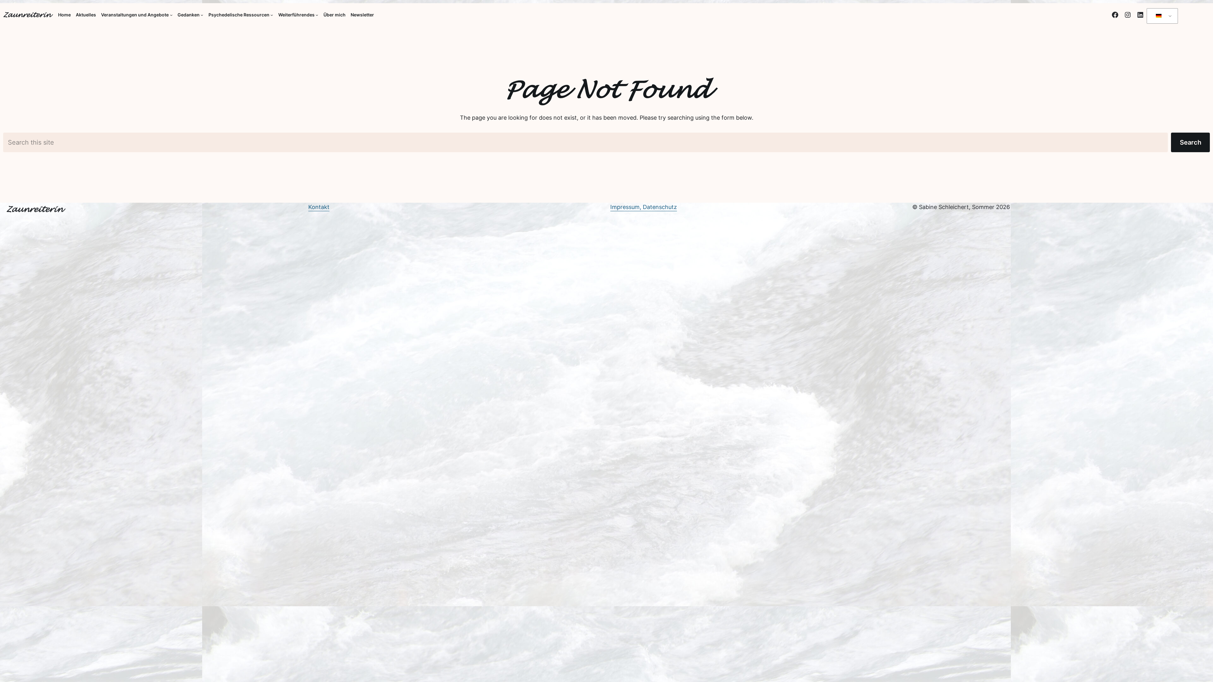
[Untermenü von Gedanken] (202, 15)
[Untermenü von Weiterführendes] (317, 15)
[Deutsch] (1161, 16)
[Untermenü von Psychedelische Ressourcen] (271, 15)
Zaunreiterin (27, 15)
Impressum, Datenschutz (643, 207)
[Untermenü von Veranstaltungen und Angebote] (171, 15)
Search (1190, 142)
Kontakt (318, 207)
